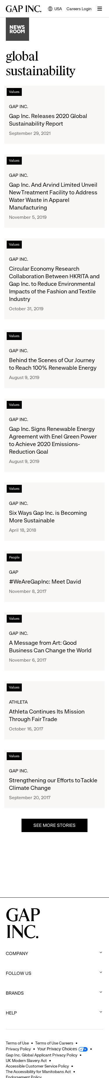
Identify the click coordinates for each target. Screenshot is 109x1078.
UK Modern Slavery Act (26, 1060)
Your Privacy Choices (57, 1048)
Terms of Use (17, 1043)
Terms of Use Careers (54, 1043)
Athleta (18, 702)
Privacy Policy (18, 1049)
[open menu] (99, 8)
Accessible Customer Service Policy (37, 1066)
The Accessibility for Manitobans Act (38, 1071)
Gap (13, 572)
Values (14, 92)
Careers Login (79, 8)
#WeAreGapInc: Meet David (45, 581)
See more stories (54, 825)
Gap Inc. (18, 106)
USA (55, 9)
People (14, 557)
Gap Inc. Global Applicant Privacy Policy (41, 1055)
